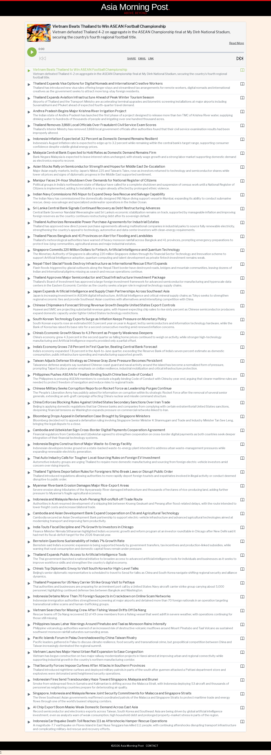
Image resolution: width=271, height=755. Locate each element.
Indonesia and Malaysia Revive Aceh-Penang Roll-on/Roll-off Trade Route (88, 499)
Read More (236, 43)
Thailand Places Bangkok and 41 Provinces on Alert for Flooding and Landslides (93, 236)
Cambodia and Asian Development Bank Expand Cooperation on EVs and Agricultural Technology (106, 513)
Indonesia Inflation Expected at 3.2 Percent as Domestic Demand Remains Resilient (95, 139)
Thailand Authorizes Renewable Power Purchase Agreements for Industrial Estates (96, 222)
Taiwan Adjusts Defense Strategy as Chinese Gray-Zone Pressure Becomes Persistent (97, 361)
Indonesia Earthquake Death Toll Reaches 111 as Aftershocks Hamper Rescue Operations (100, 721)
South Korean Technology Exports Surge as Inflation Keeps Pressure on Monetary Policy (99, 319)
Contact (152, 745)
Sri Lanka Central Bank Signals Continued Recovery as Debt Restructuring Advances (96, 208)
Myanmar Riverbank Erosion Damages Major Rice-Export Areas (81, 485)
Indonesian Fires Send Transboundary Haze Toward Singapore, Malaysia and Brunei (95, 679)
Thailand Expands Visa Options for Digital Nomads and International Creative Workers (98, 83)
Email (142, 58)
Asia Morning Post (134, 7)
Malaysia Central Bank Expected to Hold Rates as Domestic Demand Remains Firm (94, 153)
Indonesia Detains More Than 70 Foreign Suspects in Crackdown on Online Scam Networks (102, 596)
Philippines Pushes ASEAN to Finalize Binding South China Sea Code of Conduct (93, 374)
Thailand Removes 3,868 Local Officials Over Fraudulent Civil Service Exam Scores (94, 125)
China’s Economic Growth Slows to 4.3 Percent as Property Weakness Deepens (93, 333)
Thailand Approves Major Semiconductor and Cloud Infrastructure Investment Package (99, 277)
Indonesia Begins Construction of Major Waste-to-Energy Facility (82, 444)
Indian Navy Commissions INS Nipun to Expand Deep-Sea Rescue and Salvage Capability (99, 194)
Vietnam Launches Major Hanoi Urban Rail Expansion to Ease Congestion (88, 652)
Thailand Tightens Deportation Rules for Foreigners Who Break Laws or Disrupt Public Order (103, 471)
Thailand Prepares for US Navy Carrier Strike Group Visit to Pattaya (84, 582)
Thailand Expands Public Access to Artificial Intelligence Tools (79, 554)
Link (151, 58)
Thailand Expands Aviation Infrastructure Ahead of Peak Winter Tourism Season (93, 97)
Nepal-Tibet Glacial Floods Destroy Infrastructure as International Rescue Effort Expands (100, 263)
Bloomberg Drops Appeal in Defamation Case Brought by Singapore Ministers (91, 416)
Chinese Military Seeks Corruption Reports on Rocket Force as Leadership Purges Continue (102, 388)
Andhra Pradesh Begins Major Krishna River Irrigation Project (79, 111)
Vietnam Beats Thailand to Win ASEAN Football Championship (80, 70)
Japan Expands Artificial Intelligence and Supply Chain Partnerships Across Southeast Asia (101, 291)
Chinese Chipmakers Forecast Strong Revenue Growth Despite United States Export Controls (104, 305)
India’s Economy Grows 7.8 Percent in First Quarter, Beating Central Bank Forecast (95, 347)
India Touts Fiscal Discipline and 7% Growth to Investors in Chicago (83, 527)
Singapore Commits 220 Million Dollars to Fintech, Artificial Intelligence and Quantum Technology (106, 250)
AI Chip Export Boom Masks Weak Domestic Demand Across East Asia (85, 707)
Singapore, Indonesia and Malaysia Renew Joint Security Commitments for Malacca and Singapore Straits (112, 693)
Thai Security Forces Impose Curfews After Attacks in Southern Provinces (89, 665)
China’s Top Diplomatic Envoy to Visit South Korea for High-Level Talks (86, 568)
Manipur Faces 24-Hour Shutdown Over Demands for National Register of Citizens (95, 180)
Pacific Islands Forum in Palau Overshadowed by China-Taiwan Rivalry (85, 638)
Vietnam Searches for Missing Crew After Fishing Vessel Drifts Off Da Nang (89, 610)
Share (131, 58)
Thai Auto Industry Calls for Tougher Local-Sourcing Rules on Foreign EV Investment (96, 458)
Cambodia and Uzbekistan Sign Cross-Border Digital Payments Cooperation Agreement (99, 430)
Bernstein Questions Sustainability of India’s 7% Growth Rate (79, 541)
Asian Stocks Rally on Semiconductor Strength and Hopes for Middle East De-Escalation (99, 166)
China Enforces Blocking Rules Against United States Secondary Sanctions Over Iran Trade (101, 402)
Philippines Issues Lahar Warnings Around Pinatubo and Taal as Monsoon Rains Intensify (99, 624)
